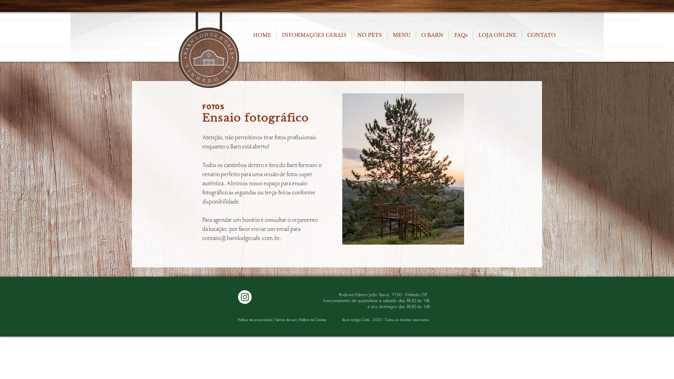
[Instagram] (245, 297)
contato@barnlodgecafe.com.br (240, 238)
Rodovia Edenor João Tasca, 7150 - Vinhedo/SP (384, 295)
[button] (314, 35)
